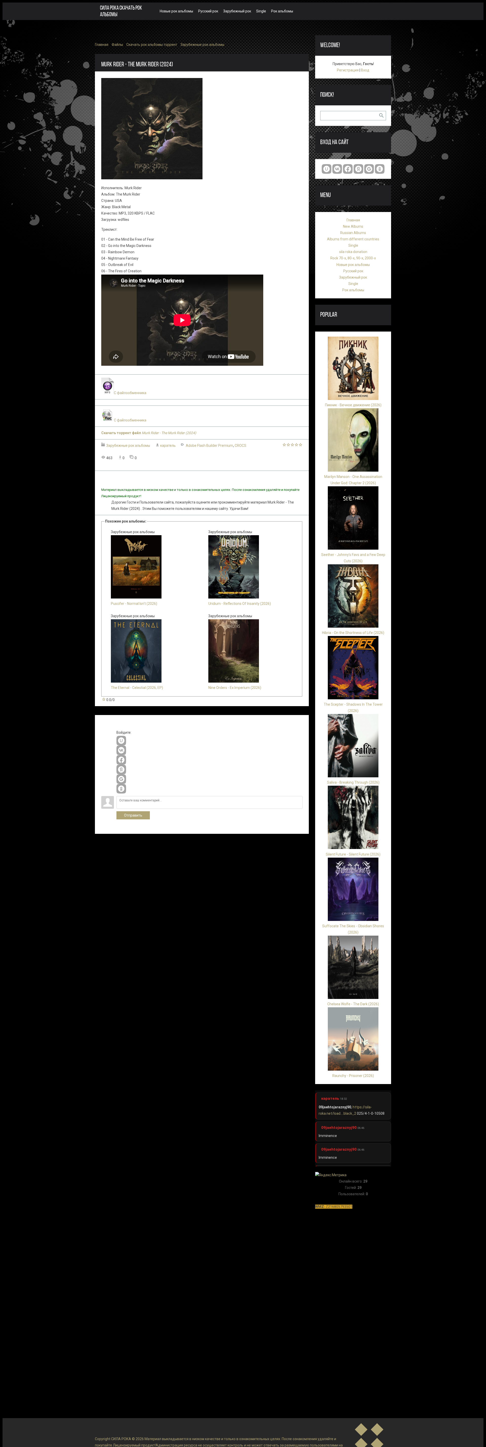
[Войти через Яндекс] (121, 769)
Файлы (117, 45)
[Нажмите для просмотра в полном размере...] (151, 178)
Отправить (133, 815)
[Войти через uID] (121, 740)
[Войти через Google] (121, 779)
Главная (101, 45)
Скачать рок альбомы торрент (151, 45)
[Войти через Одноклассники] (121, 789)
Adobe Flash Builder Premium (209, 445)
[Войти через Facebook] (121, 760)
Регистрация (348, 70)
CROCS (240, 445)
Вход (365, 70)
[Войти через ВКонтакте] (121, 750)
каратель (168, 445)
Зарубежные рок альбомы (202, 45)
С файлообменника (130, 393)
